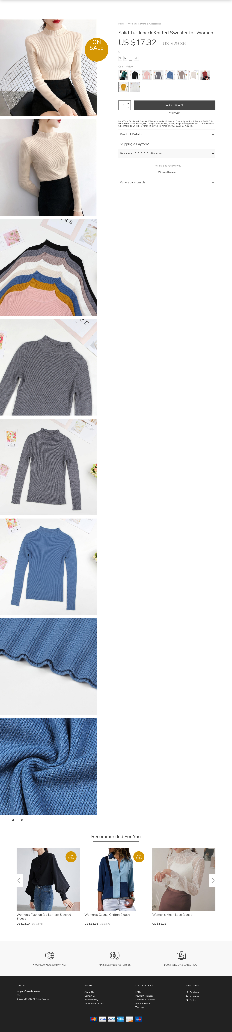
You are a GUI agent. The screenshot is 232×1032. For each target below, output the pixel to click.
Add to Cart (174, 105)
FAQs (138, 992)
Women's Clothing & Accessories (144, 24)
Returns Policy (142, 1003)
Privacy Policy (91, 1000)
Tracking (139, 1007)
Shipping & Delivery (145, 1000)
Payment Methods (144, 996)
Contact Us (89, 996)
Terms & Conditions (94, 1003)
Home (121, 24)
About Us (89, 992)
